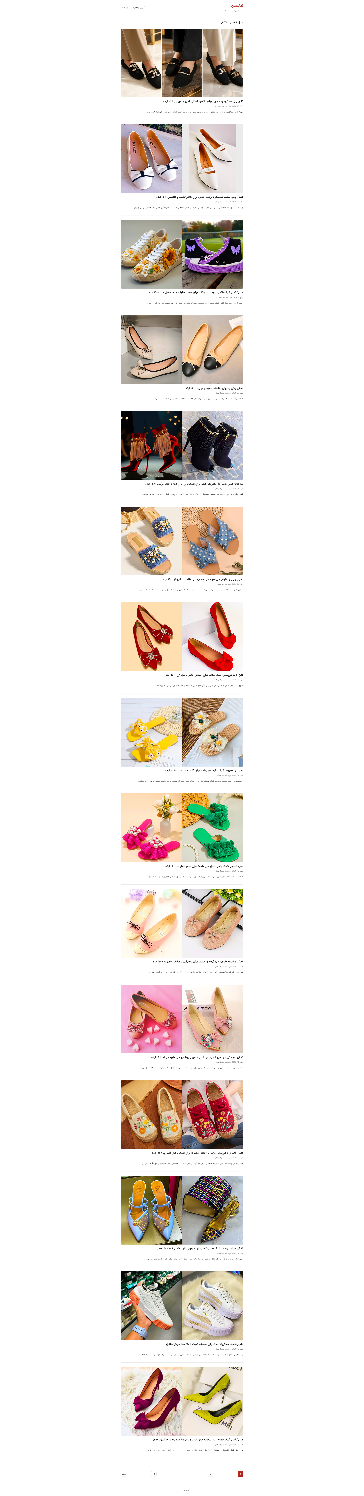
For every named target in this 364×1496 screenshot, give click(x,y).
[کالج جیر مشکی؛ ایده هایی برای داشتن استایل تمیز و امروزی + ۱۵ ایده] (182, 63)
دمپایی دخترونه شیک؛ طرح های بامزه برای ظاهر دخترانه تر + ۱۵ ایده (204, 770)
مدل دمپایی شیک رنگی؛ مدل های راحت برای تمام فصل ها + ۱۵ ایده (204, 866)
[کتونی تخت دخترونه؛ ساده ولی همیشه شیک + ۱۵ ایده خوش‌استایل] (182, 1305)
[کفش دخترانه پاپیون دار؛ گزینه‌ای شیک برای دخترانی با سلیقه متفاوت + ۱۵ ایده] (182, 923)
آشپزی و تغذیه (139, 7)
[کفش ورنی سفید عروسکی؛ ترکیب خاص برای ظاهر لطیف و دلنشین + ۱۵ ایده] (182, 158)
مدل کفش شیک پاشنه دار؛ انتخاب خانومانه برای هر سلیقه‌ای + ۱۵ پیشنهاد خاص (197, 1439)
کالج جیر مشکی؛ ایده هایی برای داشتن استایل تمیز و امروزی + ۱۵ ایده (203, 101)
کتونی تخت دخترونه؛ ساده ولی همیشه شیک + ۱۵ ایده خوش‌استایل (204, 1344)
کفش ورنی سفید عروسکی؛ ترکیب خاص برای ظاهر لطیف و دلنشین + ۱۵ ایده (199, 197)
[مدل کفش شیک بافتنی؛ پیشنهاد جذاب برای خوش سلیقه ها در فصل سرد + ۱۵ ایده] (182, 254)
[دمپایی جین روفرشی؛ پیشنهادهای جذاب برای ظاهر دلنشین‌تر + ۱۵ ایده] (182, 541)
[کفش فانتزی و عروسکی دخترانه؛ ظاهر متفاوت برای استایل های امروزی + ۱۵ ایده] (182, 1114)
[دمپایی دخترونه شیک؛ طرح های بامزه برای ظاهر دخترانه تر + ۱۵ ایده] (182, 732)
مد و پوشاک (125, 7)
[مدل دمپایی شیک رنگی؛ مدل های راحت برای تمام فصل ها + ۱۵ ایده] (182, 827)
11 (154, 1474)
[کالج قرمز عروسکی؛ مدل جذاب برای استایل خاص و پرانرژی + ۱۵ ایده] (182, 636)
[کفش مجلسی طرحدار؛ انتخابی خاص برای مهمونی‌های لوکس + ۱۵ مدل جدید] (182, 1210)
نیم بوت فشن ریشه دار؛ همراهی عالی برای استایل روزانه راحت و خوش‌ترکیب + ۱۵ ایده (194, 484)
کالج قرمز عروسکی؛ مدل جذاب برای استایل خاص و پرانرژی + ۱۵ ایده (204, 675)
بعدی (123, 1474)
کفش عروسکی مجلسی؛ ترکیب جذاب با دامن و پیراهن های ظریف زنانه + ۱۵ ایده (197, 1057)
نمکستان (237, 5)
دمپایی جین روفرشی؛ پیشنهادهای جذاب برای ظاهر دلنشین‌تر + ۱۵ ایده (203, 579)
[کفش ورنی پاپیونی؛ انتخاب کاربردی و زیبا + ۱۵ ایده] (182, 349)
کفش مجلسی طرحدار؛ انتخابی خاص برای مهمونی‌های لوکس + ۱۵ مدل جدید (199, 1248)
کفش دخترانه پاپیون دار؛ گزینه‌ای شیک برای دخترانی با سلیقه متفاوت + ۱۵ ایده (198, 961)
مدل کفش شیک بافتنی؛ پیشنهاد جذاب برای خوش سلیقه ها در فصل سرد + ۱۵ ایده (196, 292)
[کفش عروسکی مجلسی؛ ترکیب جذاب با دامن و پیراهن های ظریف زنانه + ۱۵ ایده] (182, 1019)
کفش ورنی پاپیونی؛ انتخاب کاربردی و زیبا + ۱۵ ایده (214, 388)
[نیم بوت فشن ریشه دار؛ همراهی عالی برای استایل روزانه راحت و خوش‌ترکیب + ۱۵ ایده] (182, 445)
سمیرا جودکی (219, 106)
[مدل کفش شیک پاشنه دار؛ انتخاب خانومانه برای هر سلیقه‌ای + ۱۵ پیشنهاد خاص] (182, 1401)
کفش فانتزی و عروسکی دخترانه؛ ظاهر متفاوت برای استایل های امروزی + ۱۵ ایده (197, 1153)
